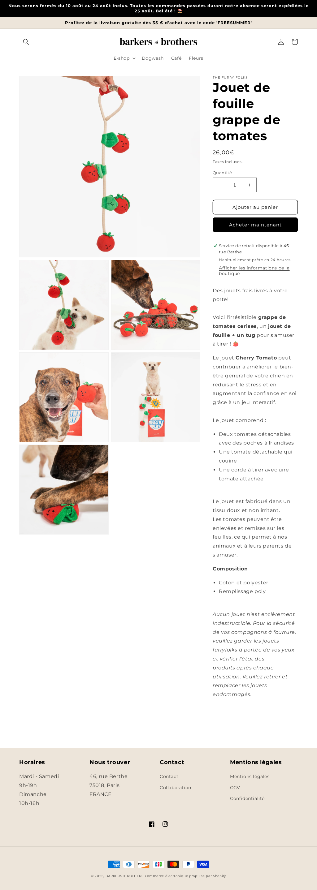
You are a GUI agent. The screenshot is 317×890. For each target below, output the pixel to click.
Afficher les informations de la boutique (254, 270)
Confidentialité (247, 798)
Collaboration (175, 787)
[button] (26, 42)
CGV (235, 787)
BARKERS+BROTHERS (125, 876)
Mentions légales (250, 776)
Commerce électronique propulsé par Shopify (185, 876)
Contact (169, 776)
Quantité (222, 172)
